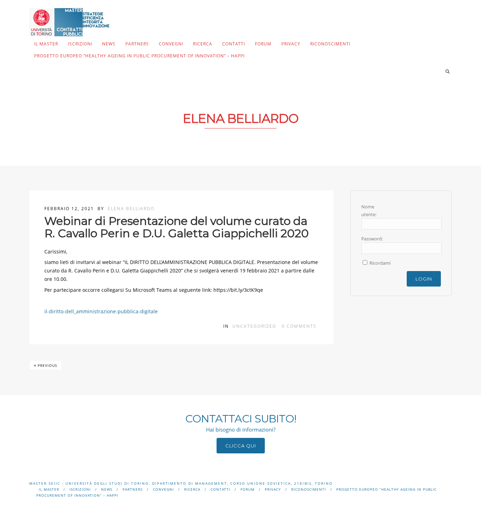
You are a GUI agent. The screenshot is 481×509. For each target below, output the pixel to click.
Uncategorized (254, 326)
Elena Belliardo (131, 209)
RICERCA (202, 44)
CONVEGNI (171, 44)
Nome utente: (368, 210)
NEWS (108, 44)
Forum (263, 44)
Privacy (290, 44)
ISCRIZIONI (80, 44)
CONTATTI (233, 44)
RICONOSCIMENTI (330, 44)
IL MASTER (46, 44)
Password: (372, 238)
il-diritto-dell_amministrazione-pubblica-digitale (101, 311)
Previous (45, 365)
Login (424, 279)
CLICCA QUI (240, 445)
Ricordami (380, 263)
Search (447, 71)
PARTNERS (137, 44)
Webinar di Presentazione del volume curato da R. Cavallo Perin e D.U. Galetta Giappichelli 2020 (176, 227)
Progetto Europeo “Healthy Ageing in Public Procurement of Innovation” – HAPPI (139, 56)
